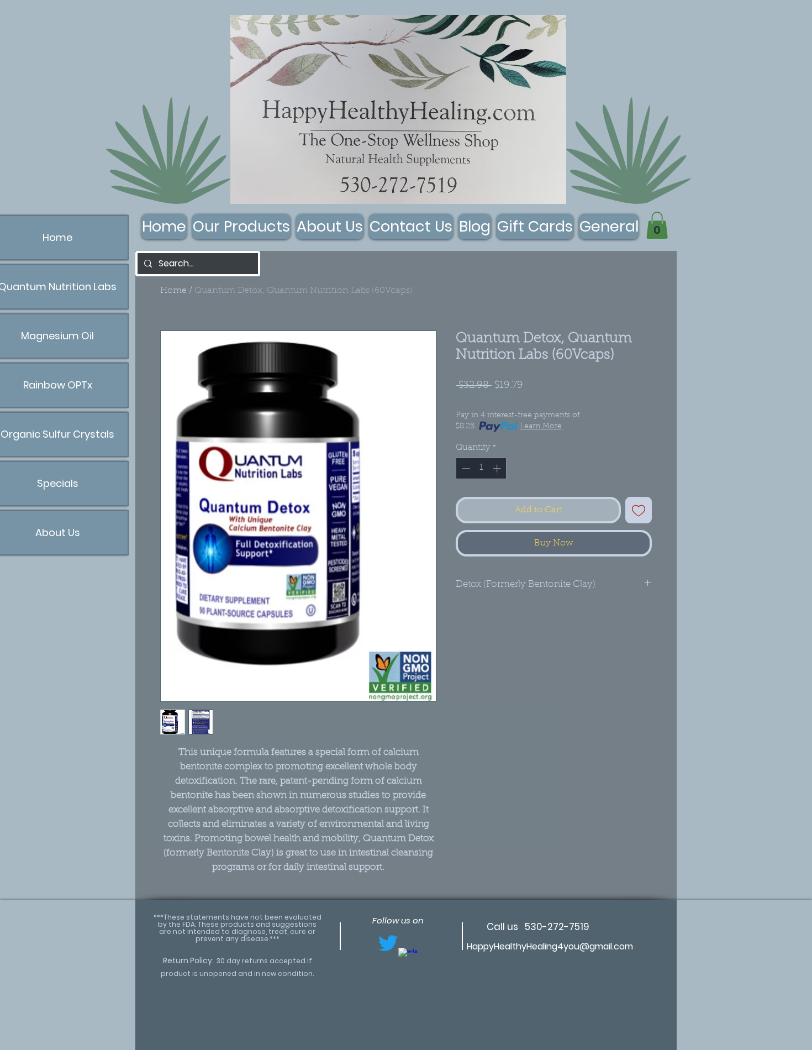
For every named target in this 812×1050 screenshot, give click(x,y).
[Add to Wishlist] (638, 510)
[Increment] (498, 468)
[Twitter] (388, 943)
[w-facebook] (408, 957)
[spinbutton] (481, 468)
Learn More (541, 427)
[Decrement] (464, 468)
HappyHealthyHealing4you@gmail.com (550, 946)
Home (173, 290)
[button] (657, 225)
